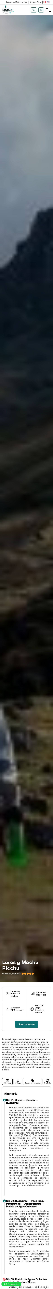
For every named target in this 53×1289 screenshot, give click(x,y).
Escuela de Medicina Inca (16, 2)
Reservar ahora (27, 1024)
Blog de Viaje (35, 2)
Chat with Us (13, 1284)
